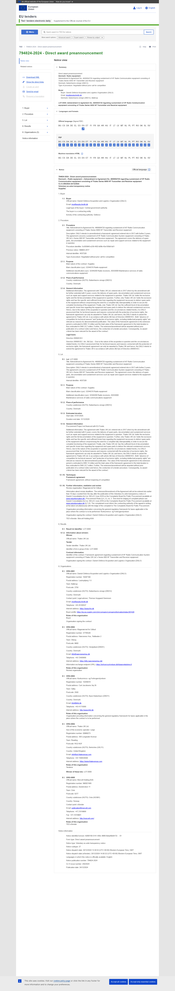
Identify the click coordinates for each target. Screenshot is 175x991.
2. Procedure (27, 114)
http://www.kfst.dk (87, 710)
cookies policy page (61, 981)
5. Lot (24, 120)
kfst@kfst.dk (76, 703)
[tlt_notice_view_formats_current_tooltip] (149, 169)
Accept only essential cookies (142, 982)
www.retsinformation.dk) (75, 503)
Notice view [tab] (24, 61)
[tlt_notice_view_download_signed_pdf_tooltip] (83, 128)
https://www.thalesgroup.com (91, 761)
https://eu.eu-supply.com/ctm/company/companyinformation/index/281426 (105, 612)
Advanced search (64, 37)
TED (20, 47)
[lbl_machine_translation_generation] (82, 154)
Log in (139, 8)
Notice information (30, 138)
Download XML (32, 77)
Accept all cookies (118, 982)
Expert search (79, 37)
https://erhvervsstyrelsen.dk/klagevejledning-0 (114, 664)
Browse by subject (93, 37)
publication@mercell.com (81, 808)
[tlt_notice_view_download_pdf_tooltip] (59, 144)
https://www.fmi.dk (87, 609)
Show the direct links (35, 82)
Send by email (32, 92)
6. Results (26, 126)
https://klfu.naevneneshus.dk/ (91, 661)
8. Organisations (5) (30, 132)
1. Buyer (25, 108)
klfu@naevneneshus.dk (81, 654)
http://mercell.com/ (87, 818)
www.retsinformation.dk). (75, 499)
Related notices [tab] (26, 66)
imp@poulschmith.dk (74, 95)
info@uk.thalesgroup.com (81, 754)
